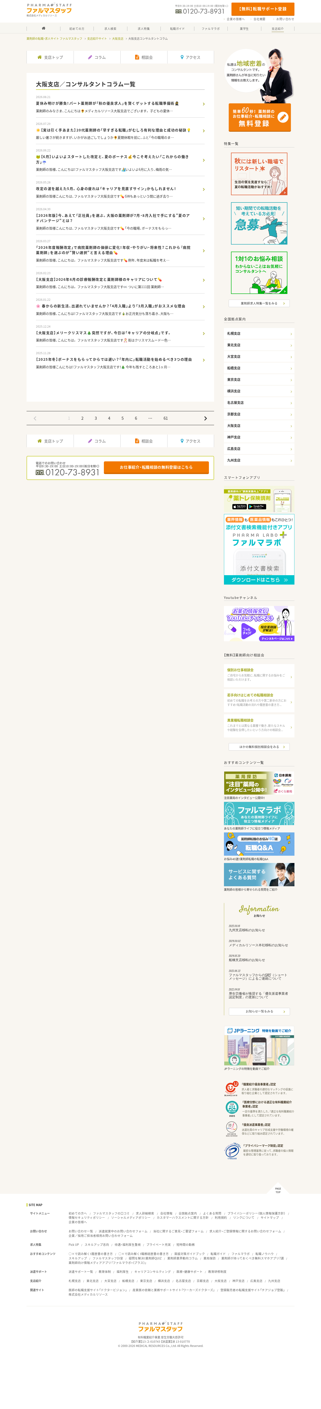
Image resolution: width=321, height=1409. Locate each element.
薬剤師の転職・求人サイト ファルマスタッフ (54, 38)
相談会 (147, 57)
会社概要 (260, 19)
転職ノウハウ (264, 1253)
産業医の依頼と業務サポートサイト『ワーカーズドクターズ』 (174, 1290)
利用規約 (221, 1217)
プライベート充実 (158, 1244)
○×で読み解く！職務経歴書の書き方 (143, 1253)
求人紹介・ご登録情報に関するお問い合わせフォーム (245, 1231)
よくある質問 (212, 1213)
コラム (100, 57)
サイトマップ (270, 1217)
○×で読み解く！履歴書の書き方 (91, 1253)
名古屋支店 (183, 1280)
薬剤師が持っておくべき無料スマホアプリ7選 (252, 1258)
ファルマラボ (240, 1253)
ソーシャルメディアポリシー (131, 1217)
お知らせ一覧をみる (259, 1011)
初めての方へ (78, 1213)
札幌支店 (75, 1280)
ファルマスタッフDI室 (108, 1258)
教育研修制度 (217, 1271)
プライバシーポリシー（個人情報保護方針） (256, 1213)
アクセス (193, 57)
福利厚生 (123, 1271)
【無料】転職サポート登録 (263, 9)
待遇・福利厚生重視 (128, 1244)
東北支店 (92, 1280)
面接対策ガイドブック (189, 1253)
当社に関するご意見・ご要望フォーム (178, 1231)
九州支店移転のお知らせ (247, 929)
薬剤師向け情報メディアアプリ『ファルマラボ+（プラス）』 (107, 1262)
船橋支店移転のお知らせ (247, 959)
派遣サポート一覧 (81, 1271)
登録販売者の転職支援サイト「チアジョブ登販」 (252, 1290)
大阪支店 (117, 38)
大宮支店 (110, 1280)
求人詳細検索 (145, 1213)
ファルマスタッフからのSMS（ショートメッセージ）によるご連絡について (258, 976)
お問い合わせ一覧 (81, 1231)
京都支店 (203, 1280)
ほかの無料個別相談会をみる (259, 746)
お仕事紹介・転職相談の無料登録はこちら (156, 467)
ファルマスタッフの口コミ (111, 1213)
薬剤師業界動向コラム (182, 1258)
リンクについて (243, 1217)
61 (166, 418)
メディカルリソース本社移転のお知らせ (258, 944)
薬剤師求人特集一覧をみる (259, 303)
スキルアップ (78, 1258)
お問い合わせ (285, 19)
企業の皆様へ (236, 19)
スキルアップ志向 (97, 1244)
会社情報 (166, 1213)
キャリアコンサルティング (152, 1271)
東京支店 (146, 1280)
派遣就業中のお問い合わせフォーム (123, 1231)
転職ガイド (218, 1253)
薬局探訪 (210, 1258)
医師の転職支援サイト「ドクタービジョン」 (98, 1290)
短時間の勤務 (185, 1244)
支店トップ (53, 57)
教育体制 (105, 1271)
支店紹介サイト (97, 38)
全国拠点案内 (188, 1213)
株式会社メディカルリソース (88, 1294)
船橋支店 (128, 1280)
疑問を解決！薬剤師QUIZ (145, 1258)
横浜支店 (164, 1280)
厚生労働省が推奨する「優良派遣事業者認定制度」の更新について (258, 994)
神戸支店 (238, 1280)
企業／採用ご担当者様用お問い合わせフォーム (101, 1235)
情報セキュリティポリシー (87, 1217)
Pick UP (74, 1244)
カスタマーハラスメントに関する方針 (183, 1217)
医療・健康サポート (189, 1271)
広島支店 (256, 1280)
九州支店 (274, 1280)
